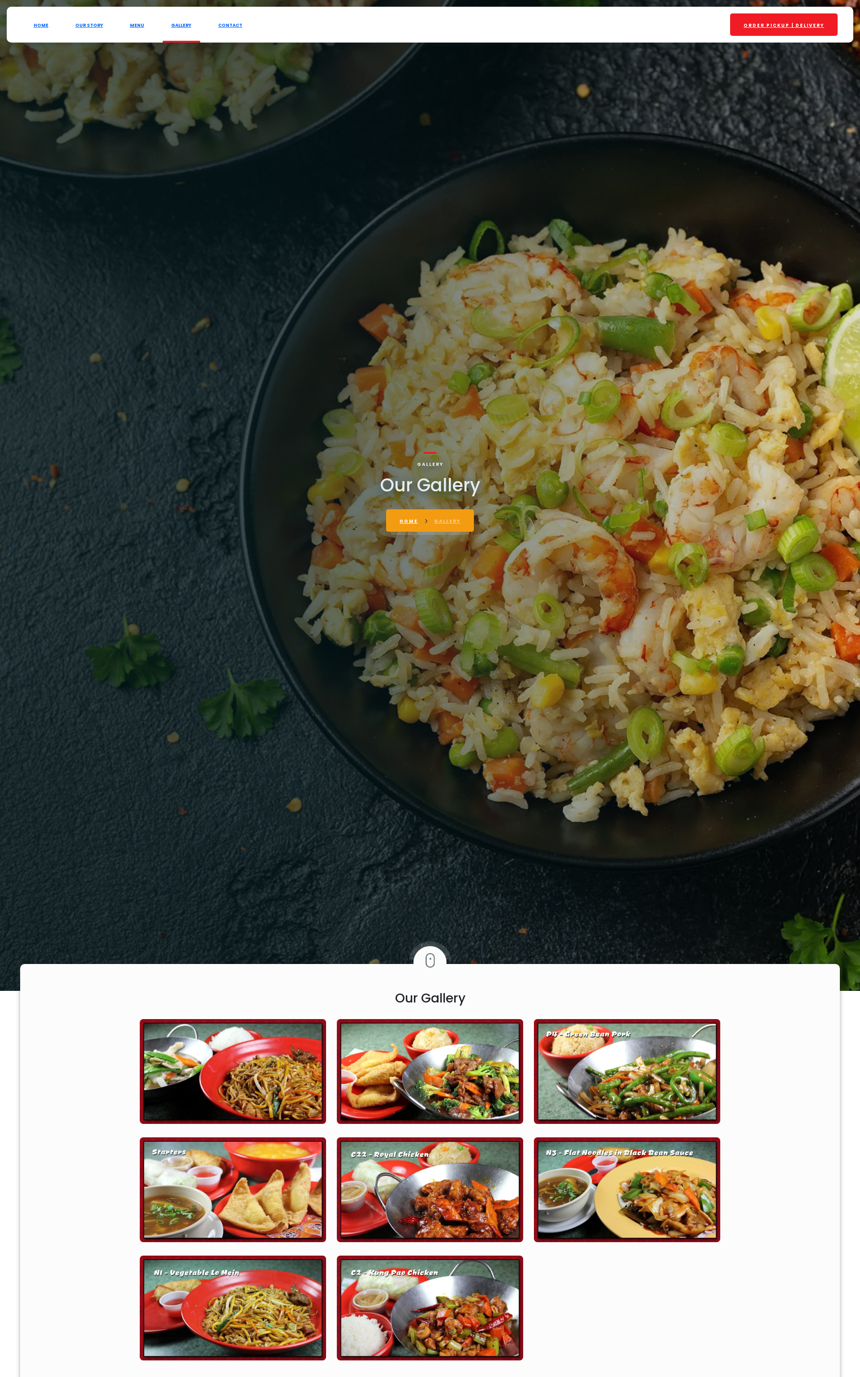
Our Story (89, 25)
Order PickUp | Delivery (784, 25)
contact (230, 25)
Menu (137, 25)
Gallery (181, 25)
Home (41, 25)
